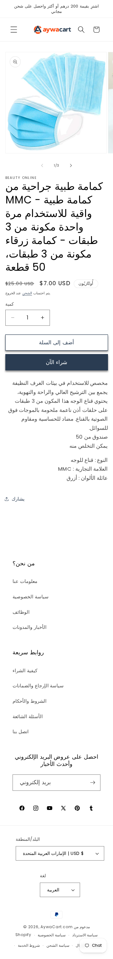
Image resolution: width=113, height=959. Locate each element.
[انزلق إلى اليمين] (71, 165)
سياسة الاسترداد (85, 935)
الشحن (27, 293)
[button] (13, 29)
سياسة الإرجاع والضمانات (38, 685)
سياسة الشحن (57, 945)
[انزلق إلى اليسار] (42, 165)
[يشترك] (92, 782)
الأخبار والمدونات (29, 627)
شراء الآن (56, 362)
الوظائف (21, 612)
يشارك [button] (18, 499)
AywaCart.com (56, 926)
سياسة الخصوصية (31, 596)
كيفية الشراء (25, 670)
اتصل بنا (21, 731)
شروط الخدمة (29, 945)
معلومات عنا (25, 581)
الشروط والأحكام (29, 701)
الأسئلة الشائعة (28, 716)
